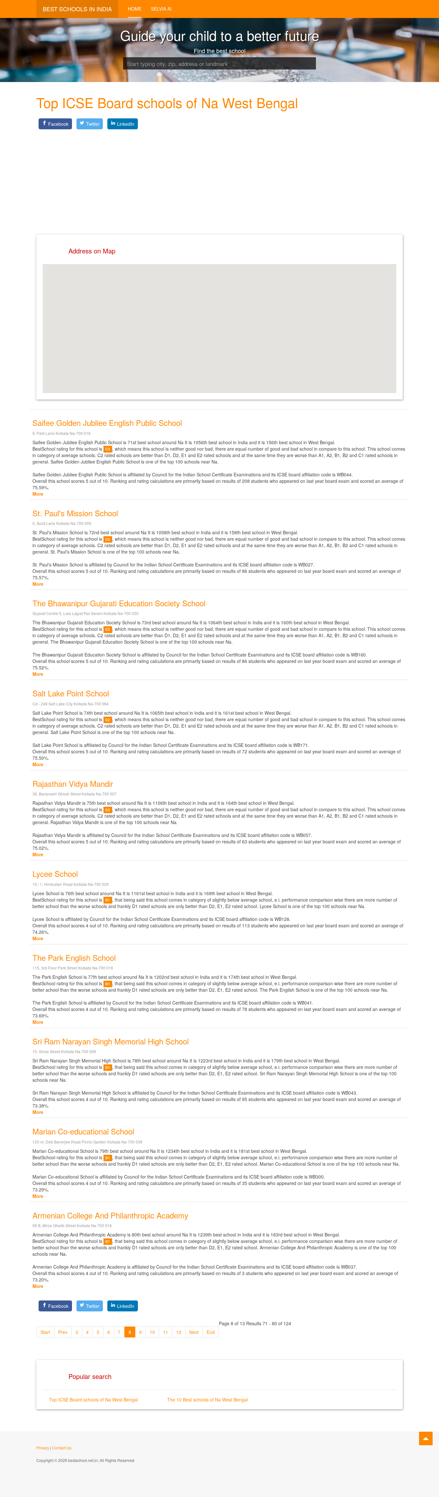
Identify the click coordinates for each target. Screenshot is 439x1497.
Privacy (42, 1447)
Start (45, 1332)
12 (178, 1332)
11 (165, 1332)
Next (194, 1332)
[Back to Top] (426, 1438)
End (211, 1332)
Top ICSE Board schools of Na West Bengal (93, 1399)
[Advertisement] (219, 177)
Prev (62, 1332)
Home (134, 8)
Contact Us (61, 1447)
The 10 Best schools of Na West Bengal (207, 1399)
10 (152, 1332)
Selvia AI (161, 8)
